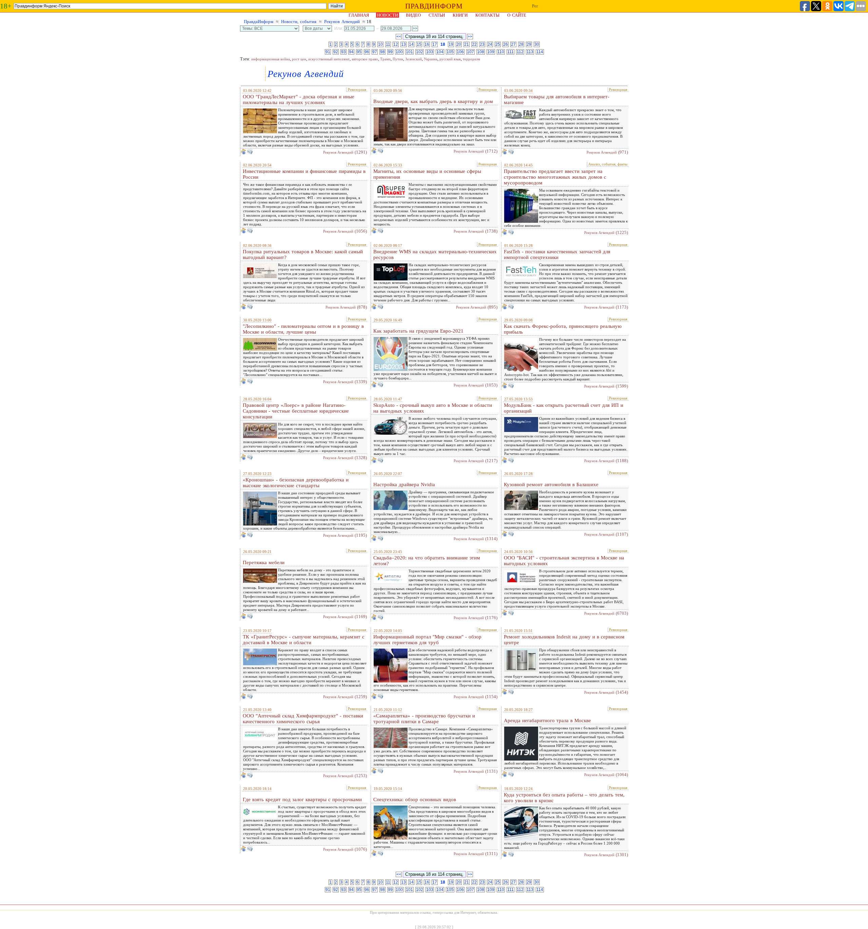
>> (470, 36)
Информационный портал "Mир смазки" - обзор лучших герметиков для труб (427, 639)
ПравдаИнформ (258, 21)
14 (411, 44)
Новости (387, 15)
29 (529, 44)
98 (382, 52)
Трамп (385, 59)
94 (351, 52)
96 (366, 52)
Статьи (437, 15)
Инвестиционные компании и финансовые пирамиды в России (304, 174)
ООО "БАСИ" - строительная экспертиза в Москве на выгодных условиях (564, 560)
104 (439, 52)
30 (536, 44)
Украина (430, 59)
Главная (359, 15)
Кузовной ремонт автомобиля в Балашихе (551, 484)
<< (398, 36)
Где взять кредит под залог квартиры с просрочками (302, 799)
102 (419, 52)
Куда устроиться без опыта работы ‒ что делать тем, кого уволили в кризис (564, 797)
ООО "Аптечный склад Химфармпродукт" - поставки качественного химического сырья (303, 718)
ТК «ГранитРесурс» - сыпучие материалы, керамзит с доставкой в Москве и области (303, 639)
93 (343, 52)
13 (403, 44)
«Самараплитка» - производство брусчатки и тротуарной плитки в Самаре (424, 718)
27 (513, 44)
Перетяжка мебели (263, 562)
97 (374, 52)
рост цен (299, 59)
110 (500, 52)
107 (470, 52)
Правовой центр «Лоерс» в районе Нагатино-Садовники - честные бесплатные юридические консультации (296, 410)
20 (458, 44)
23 (482, 44)
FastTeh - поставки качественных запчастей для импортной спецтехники (557, 254)
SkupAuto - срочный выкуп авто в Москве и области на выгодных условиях (432, 408)
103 (429, 52)
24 (490, 44)
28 (521, 44)
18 (442, 44)
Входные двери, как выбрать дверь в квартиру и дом (433, 101)
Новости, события (298, 21)
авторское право (365, 59)
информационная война (270, 59)
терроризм (471, 59)
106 (460, 52)
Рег (535, 5)
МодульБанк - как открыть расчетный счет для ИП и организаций (563, 408)
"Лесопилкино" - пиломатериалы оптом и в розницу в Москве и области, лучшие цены (303, 329)
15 (419, 44)
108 (480, 52)
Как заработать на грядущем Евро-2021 (418, 331)
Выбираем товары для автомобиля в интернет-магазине (556, 99)
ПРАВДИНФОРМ (434, 6)
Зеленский (413, 59)
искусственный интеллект (329, 59)
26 (505, 44)
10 (380, 44)
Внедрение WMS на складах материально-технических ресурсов (435, 254)
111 (510, 52)
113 (530, 52)
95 (359, 52)
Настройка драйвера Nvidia (404, 484)
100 (399, 52)
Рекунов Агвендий (342, 21)
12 (395, 44)
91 (328, 52)
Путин (398, 59)
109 (490, 52)
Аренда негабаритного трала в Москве (547, 720)
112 (520, 52)
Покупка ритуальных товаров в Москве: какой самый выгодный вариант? (303, 254)
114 (539, 52)
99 (390, 52)
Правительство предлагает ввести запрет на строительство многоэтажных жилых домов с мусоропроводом (555, 177)
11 (388, 44)
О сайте (516, 15)
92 (335, 52)
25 (497, 44)
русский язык (450, 59)
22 (474, 44)
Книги (460, 15)
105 (450, 52)
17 (434, 44)
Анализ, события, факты (607, 164)
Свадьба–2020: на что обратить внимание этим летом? (426, 560)
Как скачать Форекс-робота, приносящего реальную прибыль (563, 329)
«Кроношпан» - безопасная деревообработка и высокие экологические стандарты (296, 482)
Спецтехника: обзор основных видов (414, 799)
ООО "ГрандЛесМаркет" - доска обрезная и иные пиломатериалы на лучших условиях (298, 99)
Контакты (487, 15)
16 (427, 44)
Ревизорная (357, 89)
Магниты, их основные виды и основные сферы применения (427, 174)
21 (466, 44)
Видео (413, 15)
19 (451, 44)
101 (409, 52)
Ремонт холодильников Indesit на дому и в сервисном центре (564, 639)
